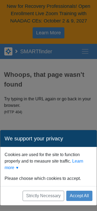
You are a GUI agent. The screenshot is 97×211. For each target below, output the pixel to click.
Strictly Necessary (43, 195)
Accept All (79, 195)
